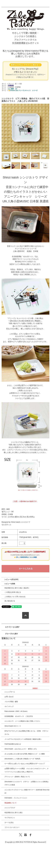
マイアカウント (10, 818)
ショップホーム (10, 692)
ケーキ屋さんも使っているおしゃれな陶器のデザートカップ (25, 763)
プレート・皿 (12, 83)
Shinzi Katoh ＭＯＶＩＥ (13, 726)
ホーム (4, 83)
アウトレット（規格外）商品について (17, 776)
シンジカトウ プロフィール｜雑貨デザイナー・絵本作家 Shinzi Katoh (27, 791)
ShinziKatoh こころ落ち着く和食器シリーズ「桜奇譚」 (23, 759)
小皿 (20, 83)
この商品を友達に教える (13, 592)
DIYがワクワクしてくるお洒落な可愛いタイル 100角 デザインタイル (26, 732)
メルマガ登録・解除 (11, 702)
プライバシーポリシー (12, 827)
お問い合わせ (9, 697)
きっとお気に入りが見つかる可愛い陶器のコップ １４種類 (25, 754)
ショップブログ (10, 808)
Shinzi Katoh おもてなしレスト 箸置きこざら (21, 749)
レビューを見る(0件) (11, 579)
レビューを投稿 (10, 584)
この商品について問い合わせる (15, 596)
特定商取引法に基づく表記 (13, 812)
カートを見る (9, 822)
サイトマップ (9, 706)
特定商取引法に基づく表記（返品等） (17, 588)
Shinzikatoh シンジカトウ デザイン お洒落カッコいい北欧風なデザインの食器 (27, 783)
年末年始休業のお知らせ (13, 744)
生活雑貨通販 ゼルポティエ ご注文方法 (19, 716)
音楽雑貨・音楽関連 (14, 87)
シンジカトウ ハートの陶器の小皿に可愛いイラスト (22, 721)
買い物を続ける (10, 601)
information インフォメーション (16, 798)
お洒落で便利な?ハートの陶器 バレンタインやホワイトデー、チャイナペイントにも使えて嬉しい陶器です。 (27, 770)
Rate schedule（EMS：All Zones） (16, 711)
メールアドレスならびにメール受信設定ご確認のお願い (23, 739)
